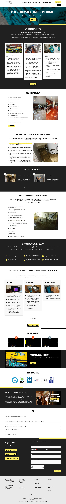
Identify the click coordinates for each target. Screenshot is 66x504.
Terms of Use (45, 501)
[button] (57, 342)
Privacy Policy (42, 501)
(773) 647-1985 (25, 401)
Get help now (57, 471)
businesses (43, 246)
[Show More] (10, 181)
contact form (9, 402)
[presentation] (32, 107)
